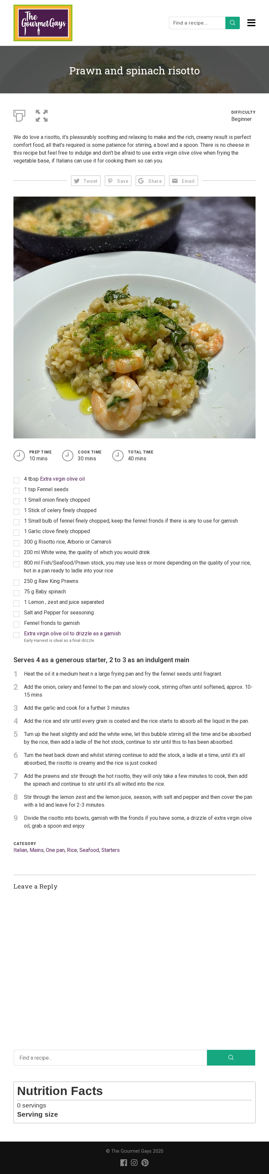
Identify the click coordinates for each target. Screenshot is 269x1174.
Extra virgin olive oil (62, 479)
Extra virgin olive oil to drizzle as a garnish (72, 633)
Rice (72, 850)
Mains (37, 850)
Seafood (89, 850)
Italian (20, 850)
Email (188, 181)
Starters (110, 850)
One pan (55, 850)
